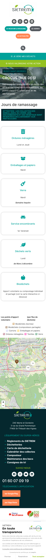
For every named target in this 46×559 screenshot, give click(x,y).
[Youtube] (26, 21)
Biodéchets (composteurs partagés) (24, 327)
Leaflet (42, 408)
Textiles (30, 334)
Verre (40, 334)
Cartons (12, 330)
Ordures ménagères (14, 334)
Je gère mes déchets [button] (24, 56)
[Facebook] (14, 21)
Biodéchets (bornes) (24, 324)
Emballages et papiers (30, 330)
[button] (23, 48)
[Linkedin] (31, 21)
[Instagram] (20, 21)
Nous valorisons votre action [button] (24, 63)
